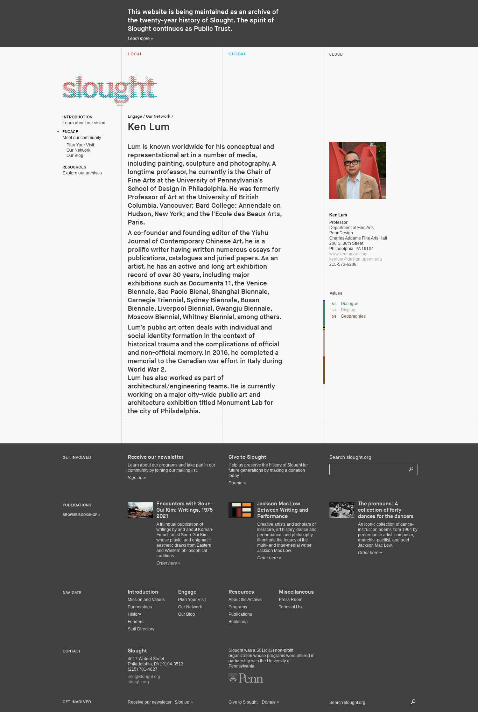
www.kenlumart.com (348, 253)
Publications (240, 614)
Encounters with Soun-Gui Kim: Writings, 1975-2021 (185, 510)
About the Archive (245, 599)
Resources (73, 167)
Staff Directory (141, 629)
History (134, 614)
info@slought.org (144, 676)
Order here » (168, 563)
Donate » (270, 702)
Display (348, 309)
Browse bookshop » (81, 515)
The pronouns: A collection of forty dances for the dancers (386, 510)
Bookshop (238, 621)
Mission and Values (146, 599)
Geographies (353, 316)
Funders (135, 621)
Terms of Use (291, 606)
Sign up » (184, 702)
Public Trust (212, 29)
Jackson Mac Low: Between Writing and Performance (282, 510)
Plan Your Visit (79, 145)
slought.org (138, 681)
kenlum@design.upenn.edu (355, 259)
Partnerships (140, 606)
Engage (69, 131)
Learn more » (140, 38)
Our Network (77, 150)
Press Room (290, 599)
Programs (238, 606)
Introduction (76, 117)
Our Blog (73, 155)
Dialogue (349, 303)
